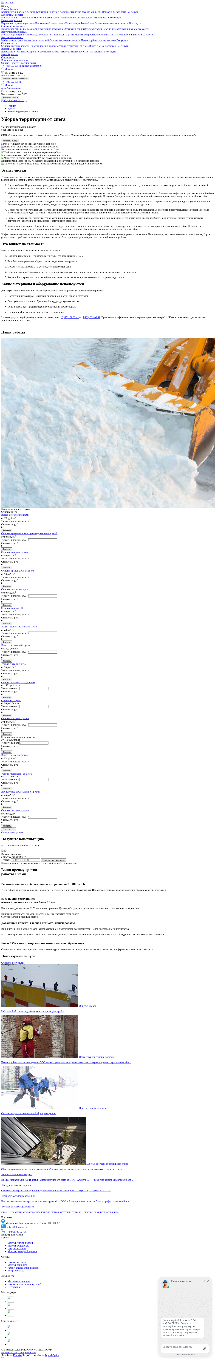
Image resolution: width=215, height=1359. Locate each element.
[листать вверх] (2, 1357)
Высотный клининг (12, 37)
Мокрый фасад (15, 1270)
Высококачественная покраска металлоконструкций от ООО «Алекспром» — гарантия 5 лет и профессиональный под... (66, 1201)
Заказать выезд (10, 141)
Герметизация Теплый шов (79, 23)
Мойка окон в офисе (12, 40)
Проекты (13, 54)
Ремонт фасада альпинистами (23, 1267)
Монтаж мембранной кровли (76, 17)
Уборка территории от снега (73, 46)
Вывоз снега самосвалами (15, 514)
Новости (15, 63)
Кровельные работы (12, 14)
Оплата (5, 63)
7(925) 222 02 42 (91, 317)
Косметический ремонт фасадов (18, 12)
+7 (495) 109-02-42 (11, 65)
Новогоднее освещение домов (17, 29)
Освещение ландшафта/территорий (83, 29)
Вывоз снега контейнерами (16, 645)
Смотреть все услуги (12, 832)
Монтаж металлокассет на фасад (56, 34)
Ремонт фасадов (9, 9)
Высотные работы (11, 48)
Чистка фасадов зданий (36, 40)
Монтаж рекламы (93, 51)
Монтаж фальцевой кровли (22, 1251)
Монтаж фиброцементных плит (92, 34)
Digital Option (52, 1355)
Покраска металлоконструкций (18, 1196)
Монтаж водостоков (18, 1245)
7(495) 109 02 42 (70, 317)
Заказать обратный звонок (15, 79)
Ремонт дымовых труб (72, 51)
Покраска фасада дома (114, 12)
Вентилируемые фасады (14, 31)
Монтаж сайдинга (17, 1265)
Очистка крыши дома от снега (17, 570)
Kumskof (17, 1355)
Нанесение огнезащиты (14, 51)
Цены (4, 54)
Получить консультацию (53, 860)
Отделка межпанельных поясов (112, 23)
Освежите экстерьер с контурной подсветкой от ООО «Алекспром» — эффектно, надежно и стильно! (56, 1190)
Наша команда (20, 60)
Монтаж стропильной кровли (17, 17)
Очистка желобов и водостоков (18, 682)
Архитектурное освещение (48, 29)
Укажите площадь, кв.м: (14, 521)
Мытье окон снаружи (19, 1281)
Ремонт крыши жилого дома (17, 1174)
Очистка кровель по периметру (18, 737)
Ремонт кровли (101, 17)
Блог (22, 63)
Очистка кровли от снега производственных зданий (29, 533)
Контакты (30, 63)
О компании (7, 57)
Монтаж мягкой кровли (20, 1242)
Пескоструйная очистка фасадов (98, 40)
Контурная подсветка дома (16, 1185)
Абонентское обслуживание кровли (20, 791)
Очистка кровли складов (14, 552)
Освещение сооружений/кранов (119, 29)
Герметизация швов (11, 20)
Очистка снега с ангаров (14, 589)
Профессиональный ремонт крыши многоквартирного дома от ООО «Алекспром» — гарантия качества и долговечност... (67, 1179)
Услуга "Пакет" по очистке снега (19, 626)
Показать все (9, 829)
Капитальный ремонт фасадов (52, 12)
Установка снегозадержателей (18, 1206)
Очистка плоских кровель (44, 46)
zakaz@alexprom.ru (32, 65)
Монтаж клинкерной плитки (124, 34)
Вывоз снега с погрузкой (102, 46)
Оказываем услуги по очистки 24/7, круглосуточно (28, 1113)
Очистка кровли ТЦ (12, 608)
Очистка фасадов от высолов (65, 40)
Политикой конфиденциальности (59, 863)
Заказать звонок (10, 97)
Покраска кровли (17, 1248)
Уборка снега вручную (13, 664)
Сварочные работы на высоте (43, 51)
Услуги (8, 6)
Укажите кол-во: (10, 688)
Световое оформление (13, 26)
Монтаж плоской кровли (47, 17)
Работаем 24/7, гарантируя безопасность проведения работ (32, 1011)
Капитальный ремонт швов (50, 23)
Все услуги (133, 12)
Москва (9, 69)
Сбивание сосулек (11, 700)
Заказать (7, 530)
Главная (12, 105)
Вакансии (6, 60)
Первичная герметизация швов (18, 23)
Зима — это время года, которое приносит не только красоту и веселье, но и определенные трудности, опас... (60, 1212)
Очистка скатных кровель (15, 46)
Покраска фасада (17, 1262)
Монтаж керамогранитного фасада (20, 34)
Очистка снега (9, 43)
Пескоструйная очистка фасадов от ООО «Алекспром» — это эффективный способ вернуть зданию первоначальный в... (66, 1062)
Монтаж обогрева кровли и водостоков (107, 1163)
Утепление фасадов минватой (85, 12)
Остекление (14, 1287)
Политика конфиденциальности (18, 1352)
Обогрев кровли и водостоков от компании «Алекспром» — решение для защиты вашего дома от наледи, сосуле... (63, 1169)
